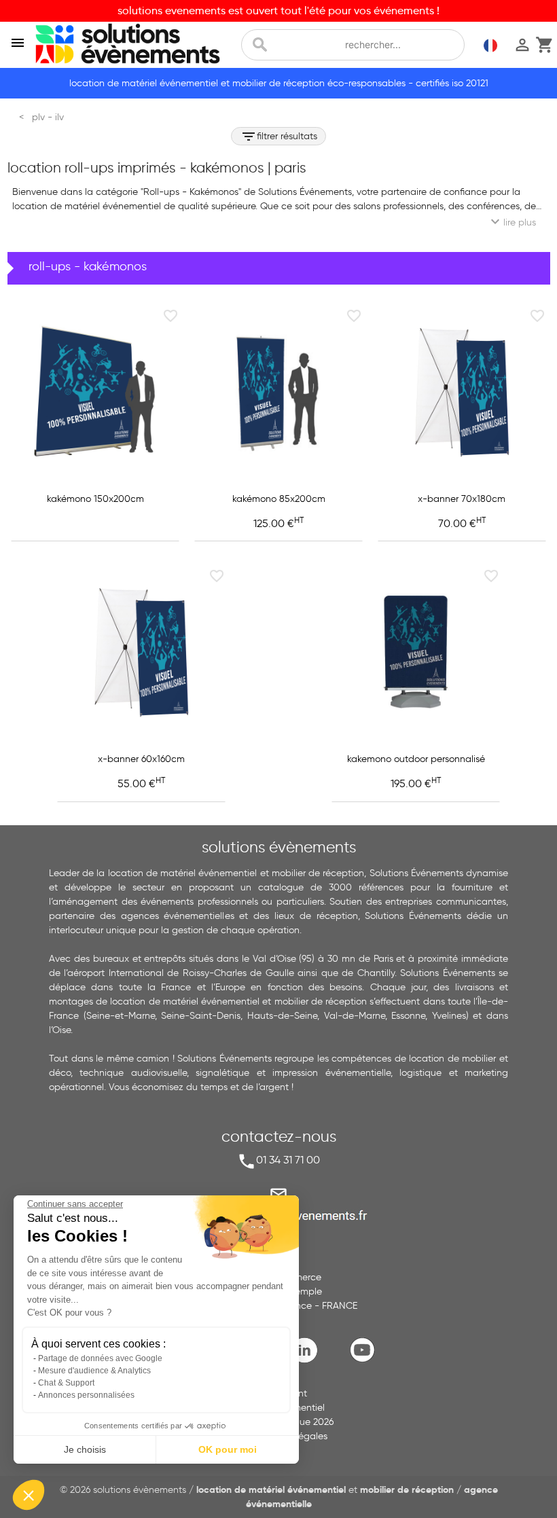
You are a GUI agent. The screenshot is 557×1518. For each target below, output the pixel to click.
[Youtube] (365, 1360)
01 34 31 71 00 (288, 1159)
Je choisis (85, 1449)
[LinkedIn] (307, 1360)
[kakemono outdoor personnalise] (415, 652)
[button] (28, 1495)
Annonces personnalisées (86, 1395)
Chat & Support (66, 1383)
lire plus (511, 221)
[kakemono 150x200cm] (95, 392)
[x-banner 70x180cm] (461, 392)
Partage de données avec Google (100, 1358)
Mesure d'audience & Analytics (94, 1370)
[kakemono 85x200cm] (278, 392)
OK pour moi (227, 1449)
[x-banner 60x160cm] (141, 652)
